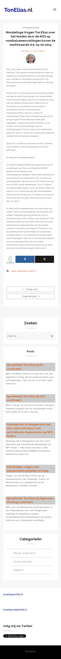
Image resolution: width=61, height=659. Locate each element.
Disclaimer (30, 652)
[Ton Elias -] (23, 10)
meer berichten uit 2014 (23, 271)
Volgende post (29, 296)
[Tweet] (44, 259)
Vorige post (31, 289)
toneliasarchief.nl (13, 594)
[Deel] (24, 259)
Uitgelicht (18, 570)
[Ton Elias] (30, 59)
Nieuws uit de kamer (33, 51)
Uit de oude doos (23, 561)
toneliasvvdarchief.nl (15, 610)
